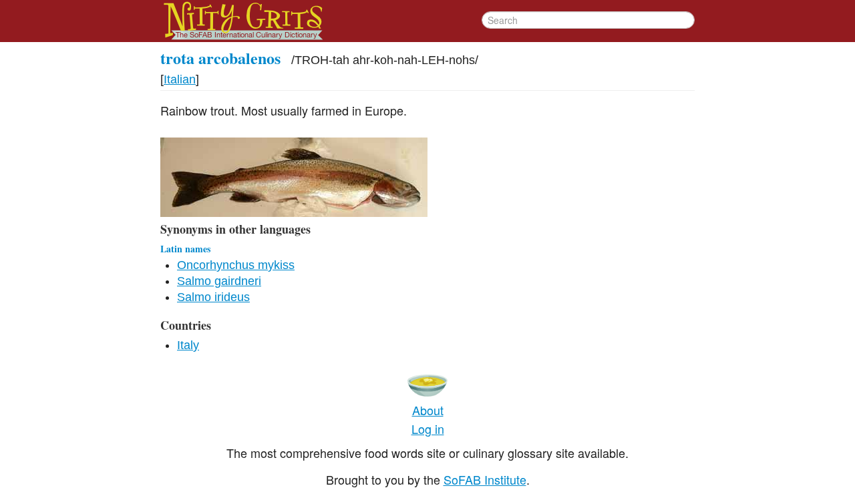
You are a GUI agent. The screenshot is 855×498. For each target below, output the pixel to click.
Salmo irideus (213, 297)
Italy (188, 345)
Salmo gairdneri (219, 281)
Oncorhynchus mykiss (236, 265)
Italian (180, 79)
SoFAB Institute (485, 479)
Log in (427, 428)
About (428, 410)
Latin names (185, 249)
